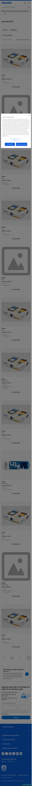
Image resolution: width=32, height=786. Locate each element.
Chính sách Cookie (15, 136)
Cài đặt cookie (15, 140)
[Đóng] (28, 115)
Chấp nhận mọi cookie (21, 144)
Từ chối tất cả (9, 144)
